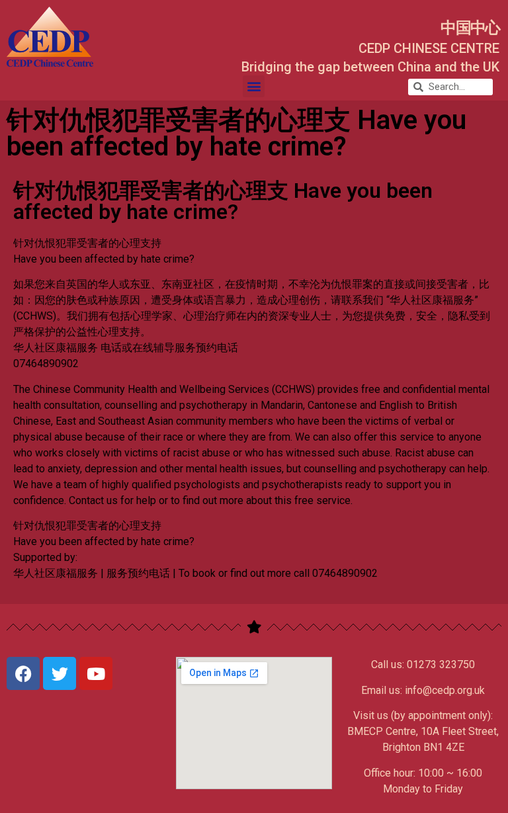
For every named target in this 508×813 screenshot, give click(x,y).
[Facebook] (23, 673)
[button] (254, 86)
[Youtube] (95, 673)
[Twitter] (59, 673)
